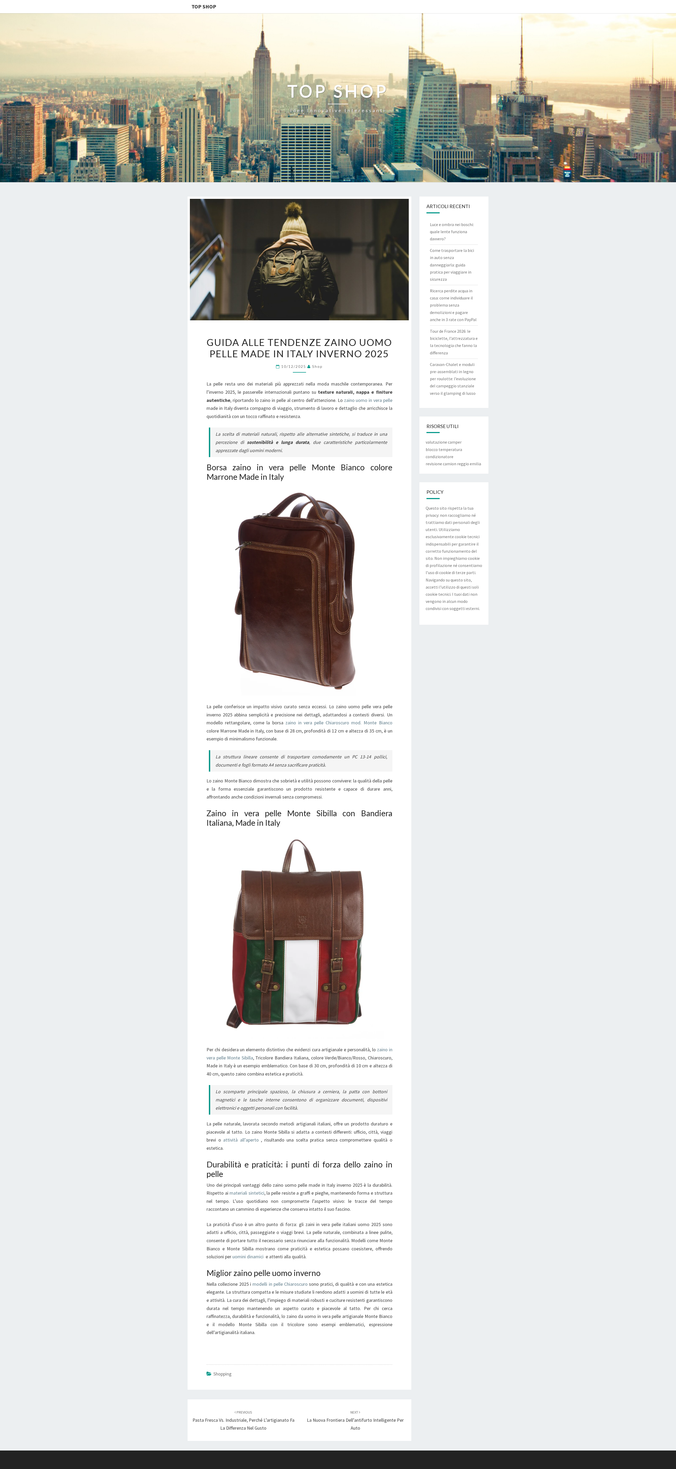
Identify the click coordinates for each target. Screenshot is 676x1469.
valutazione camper (444, 442)
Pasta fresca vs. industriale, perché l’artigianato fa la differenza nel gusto (243, 1420)
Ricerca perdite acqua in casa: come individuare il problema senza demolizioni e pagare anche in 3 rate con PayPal (453, 305)
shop (317, 366)
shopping (222, 1374)
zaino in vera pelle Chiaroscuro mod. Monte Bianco (338, 723)
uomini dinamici (248, 1257)
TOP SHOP (203, 6)
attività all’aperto (241, 1140)
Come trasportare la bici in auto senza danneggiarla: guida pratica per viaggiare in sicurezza (452, 265)
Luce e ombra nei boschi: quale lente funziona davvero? (452, 231)
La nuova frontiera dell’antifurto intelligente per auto (355, 1420)
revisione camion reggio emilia (453, 463)
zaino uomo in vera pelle (367, 400)
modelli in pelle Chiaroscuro (280, 1284)
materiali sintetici (246, 1193)
